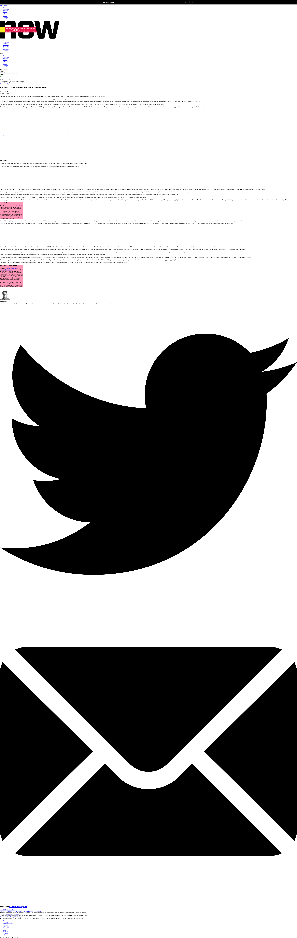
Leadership (6, 45)
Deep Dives (6, 42)
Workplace (5, 50)
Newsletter (5, 10)
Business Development (5, 84)
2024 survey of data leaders (14, 205)
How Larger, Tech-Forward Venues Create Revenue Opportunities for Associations (20, 911)
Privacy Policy (6, 927)
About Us (5, 7)
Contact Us (6, 9)
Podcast (5, 12)
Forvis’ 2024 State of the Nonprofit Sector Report (9, 269)
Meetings (5, 46)
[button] (109, 2)
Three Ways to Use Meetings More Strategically (11, 917)
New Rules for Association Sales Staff (9, 914)
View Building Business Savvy (7, 910)
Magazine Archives (8, 923)
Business (5, 43)
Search (1, 69)
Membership (6, 47)
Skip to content (3, 5)
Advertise (5, 13)
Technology (6, 49)
